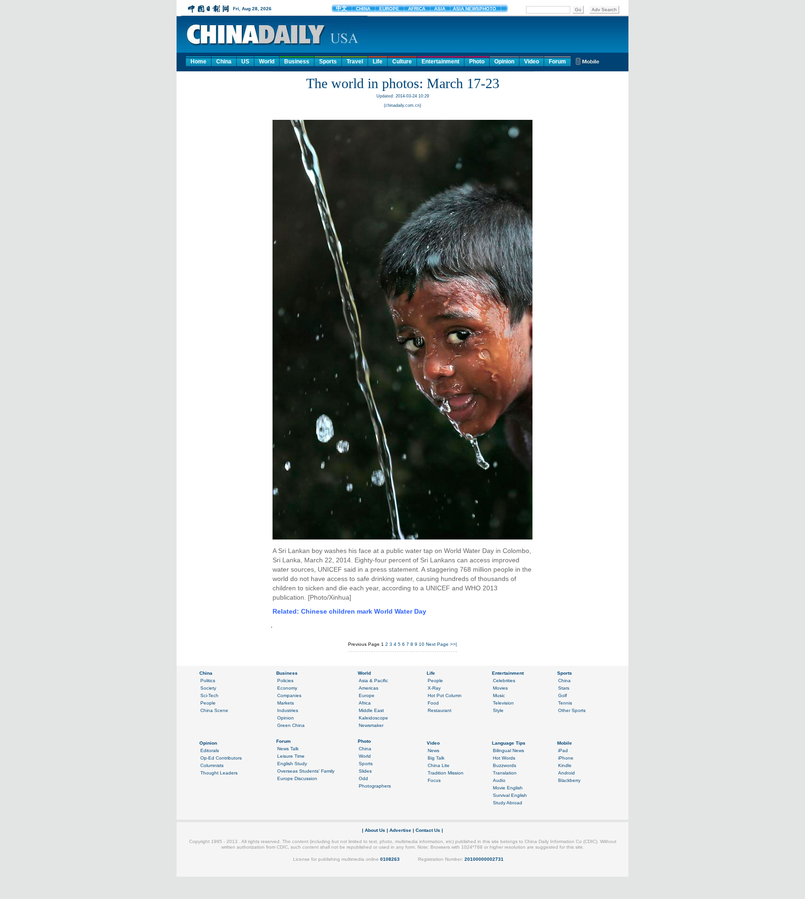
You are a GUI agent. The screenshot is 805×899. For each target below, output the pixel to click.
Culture (402, 61)
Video (531, 61)
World (266, 61)
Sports (328, 61)
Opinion (504, 61)
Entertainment (440, 61)
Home (198, 61)
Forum (557, 61)
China (224, 61)
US (245, 61)
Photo (476, 61)
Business (296, 61)
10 (421, 644)
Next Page (437, 644)
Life (377, 61)
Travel (355, 61)
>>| (453, 644)
